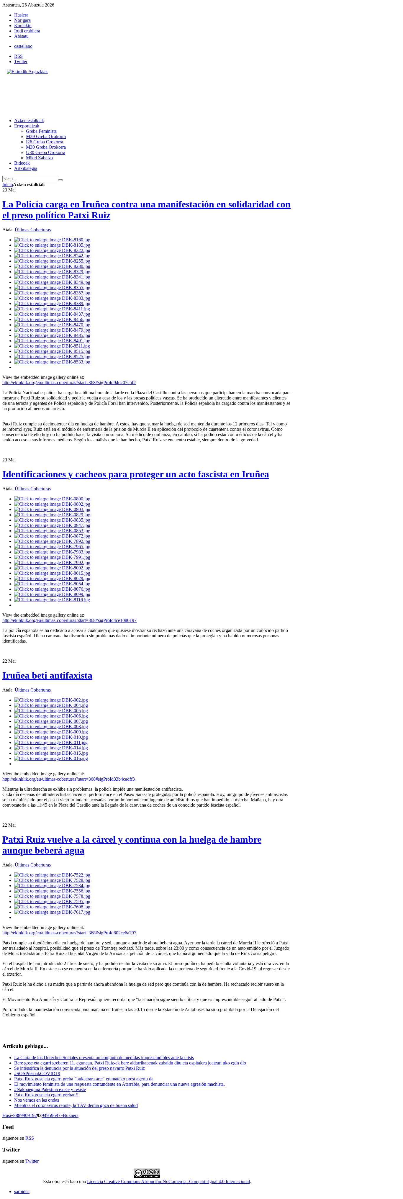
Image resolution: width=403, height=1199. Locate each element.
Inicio (7, 184)
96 (53, 1115)
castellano (23, 46)
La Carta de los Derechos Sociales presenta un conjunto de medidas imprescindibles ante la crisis (104, 1057)
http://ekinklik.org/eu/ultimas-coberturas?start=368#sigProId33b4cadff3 (68, 779)
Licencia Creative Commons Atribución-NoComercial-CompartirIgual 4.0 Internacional (168, 1181)
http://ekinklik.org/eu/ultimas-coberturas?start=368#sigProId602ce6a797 (69, 932)
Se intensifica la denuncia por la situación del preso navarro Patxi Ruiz (79, 1068)
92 (34, 1115)
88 (15, 1115)
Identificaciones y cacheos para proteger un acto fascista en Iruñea (135, 474)
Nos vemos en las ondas (36, 1100)
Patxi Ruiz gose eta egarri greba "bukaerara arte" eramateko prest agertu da (83, 1078)
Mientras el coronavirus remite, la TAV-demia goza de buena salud (76, 1105)
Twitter (20, 61)
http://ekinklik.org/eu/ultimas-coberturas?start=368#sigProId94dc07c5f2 (69, 382)
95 (48, 1115)
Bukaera (70, 1115)
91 (29, 1115)
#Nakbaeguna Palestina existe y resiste (50, 1089)
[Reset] (60, 180)
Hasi (6, 1115)
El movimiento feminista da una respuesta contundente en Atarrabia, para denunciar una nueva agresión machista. (119, 1084)
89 (20, 1115)
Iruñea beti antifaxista (47, 675)
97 (58, 1115)
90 (25, 1115)
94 (44, 1115)
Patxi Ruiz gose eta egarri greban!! (46, 1094)
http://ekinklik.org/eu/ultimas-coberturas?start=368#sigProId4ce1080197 (69, 620)
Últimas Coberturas (33, 229)
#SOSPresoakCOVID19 (37, 1073)
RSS (18, 56)
